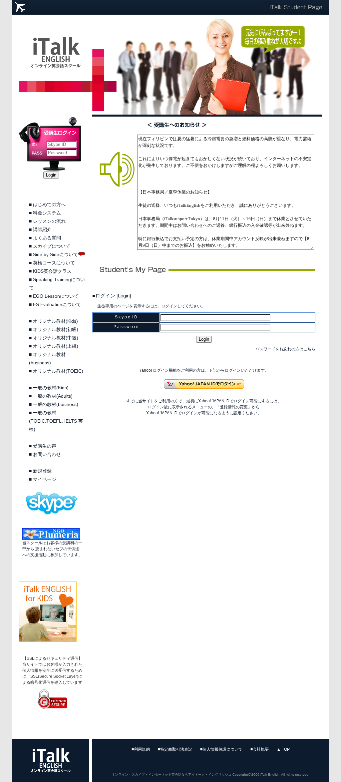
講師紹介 (42, 229)
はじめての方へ (49, 204)
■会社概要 (259, 749)
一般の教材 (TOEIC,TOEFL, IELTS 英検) (56, 421)
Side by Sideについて (55, 254)
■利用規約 (141, 749)
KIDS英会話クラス (52, 271)
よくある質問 (47, 237)
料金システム (47, 212)
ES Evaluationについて (57, 304)
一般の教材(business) (55, 404)
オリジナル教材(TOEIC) (58, 371)
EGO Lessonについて (56, 296)
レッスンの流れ (49, 221)
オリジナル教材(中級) (55, 337)
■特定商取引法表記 (175, 749)
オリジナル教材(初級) (55, 329)
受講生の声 (44, 446)
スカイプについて (51, 246)
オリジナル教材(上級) (55, 346)
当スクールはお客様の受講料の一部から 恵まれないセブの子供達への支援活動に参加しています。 (52, 549)
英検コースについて (54, 262)
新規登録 (42, 471)
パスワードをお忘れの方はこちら (285, 349)
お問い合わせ (47, 454)
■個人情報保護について (221, 749)
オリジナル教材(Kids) (55, 321)
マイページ (44, 479)
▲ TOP (283, 749)
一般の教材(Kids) (51, 387)
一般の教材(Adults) (53, 396)
